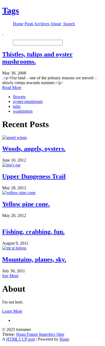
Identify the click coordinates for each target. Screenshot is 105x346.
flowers (19, 96)
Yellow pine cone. (26, 204)
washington (23, 111)
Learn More (12, 311)
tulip (16, 106)
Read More (11, 87)
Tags (10, 10)
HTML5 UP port (20, 339)
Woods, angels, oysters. (33, 148)
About (55, 24)
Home (18, 24)
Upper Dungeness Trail (34, 176)
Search (69, 24)
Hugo (64, 339)
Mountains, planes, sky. (34, 259)
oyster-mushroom (28, 101)
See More (10, 275)
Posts (28, 24)
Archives (42, 24)
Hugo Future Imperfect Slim (40, 334)
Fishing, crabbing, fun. (33, 231)
